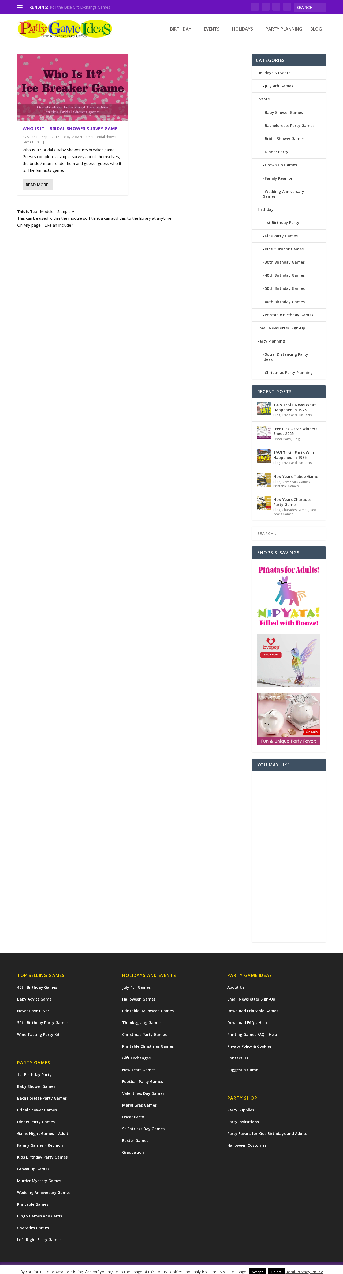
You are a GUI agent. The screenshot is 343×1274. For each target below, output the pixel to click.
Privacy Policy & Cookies (249, 1046)
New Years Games (296, 481)
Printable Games (286, 486)
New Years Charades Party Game (292, 502)
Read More (37, 184)
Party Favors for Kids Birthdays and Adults (267, 1133)
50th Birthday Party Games (42, 1022)
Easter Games (135, 1140)
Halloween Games (138, 999)
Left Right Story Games (39, 1239)
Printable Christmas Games (148, 1046)
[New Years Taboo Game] (264, 480)
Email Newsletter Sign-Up (281, 328)
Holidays (242, 29)
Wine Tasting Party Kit (38, 1034)
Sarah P (32, 136)
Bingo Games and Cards (39, 1216)
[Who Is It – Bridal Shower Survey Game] (72, 87)
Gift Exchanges (136, 1058)
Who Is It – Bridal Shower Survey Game (70, 129)
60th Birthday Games (285, 301)
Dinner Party (276, 151)
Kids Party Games (281, 235)
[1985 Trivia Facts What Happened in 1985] (264, 456)
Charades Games (295, 510)
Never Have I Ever (33, 1010)
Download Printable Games (252, 1010)
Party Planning (284, 29)
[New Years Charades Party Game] (264, 503)
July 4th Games (279, 85)
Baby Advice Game (34, 999)
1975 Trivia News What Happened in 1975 (294, 407)
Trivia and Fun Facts (297, 415)
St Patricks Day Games (143, 1128)
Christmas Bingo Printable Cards (78, 7)
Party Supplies (240, 1109)
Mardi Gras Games (139, 1105)
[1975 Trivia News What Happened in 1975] (264, 408)
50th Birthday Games (285, 288)
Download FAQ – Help (247, 1022)
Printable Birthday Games (289, 314)
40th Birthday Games (285, 275)
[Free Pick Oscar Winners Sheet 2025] (264, 432)
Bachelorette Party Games (289, 125)
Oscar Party (282, 439)
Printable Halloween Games (148, 1010)
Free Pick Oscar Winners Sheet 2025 (295, 431)
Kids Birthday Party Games (42, 1157)
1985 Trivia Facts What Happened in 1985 (294, 455)
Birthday (180, 29)
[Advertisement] (288, 856)
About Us (235, 987)
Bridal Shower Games (284, 138)
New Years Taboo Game (295, 476)
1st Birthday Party (282, 222)
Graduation (133, 1152)
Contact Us (237, 1058)
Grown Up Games (281, 164)
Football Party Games (142, 1081)
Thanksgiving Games (141, 1022)
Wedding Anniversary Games (283, 194)
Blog (316, 29)
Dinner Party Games (36, 1121)
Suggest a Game (242, 1069)
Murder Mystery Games (39, 1180)
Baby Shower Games (78, 136)
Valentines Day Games (143, 1093)
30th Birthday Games (285, 262)
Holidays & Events (273, 72)
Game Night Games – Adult (42, 1133)
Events (211, 29)
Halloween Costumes (246, 1145)
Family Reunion (279, 178)
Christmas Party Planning (289, 372)
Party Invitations (243, 1121)
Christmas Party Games (144, 1034)
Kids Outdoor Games (284, 249)
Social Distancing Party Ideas (285, 357)
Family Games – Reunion (40, 1145)
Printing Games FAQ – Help (252, 1034)
